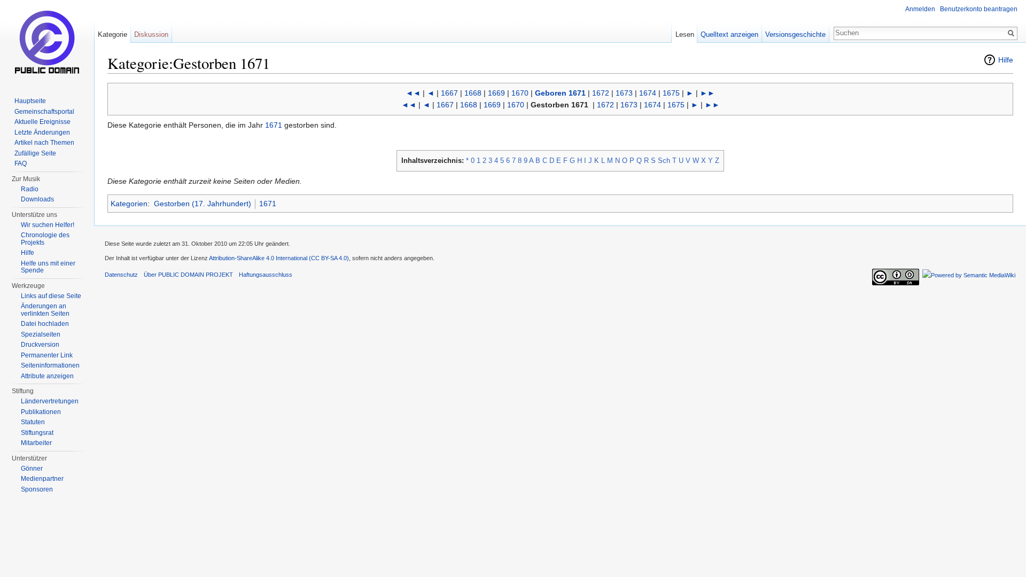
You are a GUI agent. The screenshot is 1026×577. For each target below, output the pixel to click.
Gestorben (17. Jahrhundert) (202, 203)
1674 (647, 93)
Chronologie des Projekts (45, 238)
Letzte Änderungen (42, 132)
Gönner (32, 468)
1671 (273, 125)
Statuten (33, 422)
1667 (449, 93)
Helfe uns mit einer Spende (48, 267)
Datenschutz (121, 274)
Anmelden (920, 9)
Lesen (684, 34)
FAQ (20, 163)
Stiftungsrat (37, 432)
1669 (496, 93)
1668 (472, 93)
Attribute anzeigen (47, 376)
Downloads (37, 199)
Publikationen (41, 412)
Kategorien (129, 203)
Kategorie (112, 34)
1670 (519, 93)
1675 (671, 93)
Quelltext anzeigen (729, 34)
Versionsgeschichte (795, 34)
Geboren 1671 (560, 93)
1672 (600, 93)
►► (707, 93)
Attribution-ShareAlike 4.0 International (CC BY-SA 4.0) (279, 258)
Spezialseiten (40, 334)
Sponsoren (37, 489)
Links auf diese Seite (51, 296)
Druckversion (40, 344)
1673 (624, 93)
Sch (664, 161)
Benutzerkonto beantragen (978, 9)
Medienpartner (42, 478)
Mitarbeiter (36, 443)
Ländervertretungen (50, 401)
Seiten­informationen (50, 365)
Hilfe (1005, 60)
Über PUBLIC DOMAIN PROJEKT (188, 274)
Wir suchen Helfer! (47, 225)
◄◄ (413, 93)
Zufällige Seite (35, 153)
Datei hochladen (45, 324)
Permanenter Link (47, 355)
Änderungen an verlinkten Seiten (45, 309)
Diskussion (151, 34)
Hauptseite (30, 101)
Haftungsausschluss (265, 274)
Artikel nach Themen (44, 142)
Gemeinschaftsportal (44, 111)
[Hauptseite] (47, 42)
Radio (29, 189)
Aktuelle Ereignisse (42, 122)
